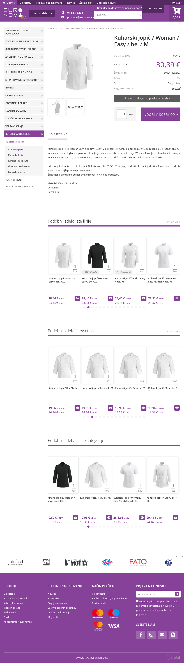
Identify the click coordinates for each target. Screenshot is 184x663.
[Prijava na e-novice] (177, 594)
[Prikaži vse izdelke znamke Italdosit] (15, 562)
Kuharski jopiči (15, 149)
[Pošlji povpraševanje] (110, 298)
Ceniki (7, 617)
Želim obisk (85, 2)
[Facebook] (140, 635)
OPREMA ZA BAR (14, 95)
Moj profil (53, 617)
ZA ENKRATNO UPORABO (19, 56)
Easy (178, 78)
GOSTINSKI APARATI (16, 103)
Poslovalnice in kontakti (49, 2)
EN (155, 8)
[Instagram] (151, 635)
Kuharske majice (16, 171)
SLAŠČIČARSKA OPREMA (18, 118)
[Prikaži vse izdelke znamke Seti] (168, 562)
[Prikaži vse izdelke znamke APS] (46, 562)
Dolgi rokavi (174, 83)
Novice (71, 2)
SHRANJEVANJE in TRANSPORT (22, 79)
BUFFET (9, 87)
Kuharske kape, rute (18, 160)
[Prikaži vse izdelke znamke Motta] (77, 562)
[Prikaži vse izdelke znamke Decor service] (107, 562)
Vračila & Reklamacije (59, 612)
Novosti (52, 593)
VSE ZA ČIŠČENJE (14, 126)
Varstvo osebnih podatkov (62, 607)
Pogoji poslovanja (57, 603)
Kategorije (53, 598)
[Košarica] (176, 13)
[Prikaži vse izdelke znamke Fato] (138, 562)
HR (149, 8)
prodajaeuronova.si (81, 17)
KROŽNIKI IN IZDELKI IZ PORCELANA (18, 32)
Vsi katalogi (10, 612)
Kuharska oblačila (15, 141)
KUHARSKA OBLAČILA (17, 134)
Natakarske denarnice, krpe (19, 186)
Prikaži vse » (173, 221)
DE (160, 8)
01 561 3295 (75, 12)
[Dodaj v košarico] (77, 298)
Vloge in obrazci (12, 607)
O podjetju (25, 2)
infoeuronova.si (22, 621)
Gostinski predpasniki (19, 166)
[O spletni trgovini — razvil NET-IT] (173, 657)
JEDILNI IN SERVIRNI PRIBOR (20, 49)
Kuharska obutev (14, 179)
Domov (11, 2)
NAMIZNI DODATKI (15, 110)
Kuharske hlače (16, 155)
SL (144, 8)
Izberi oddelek (40, 13)
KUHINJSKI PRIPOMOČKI (18, 72)
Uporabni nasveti (106, 2)
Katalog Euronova (13, 603)
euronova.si (53, 28)
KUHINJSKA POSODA (16, 64)
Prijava (177, 2)
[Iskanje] (139, 15)
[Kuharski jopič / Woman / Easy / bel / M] (77, 67)
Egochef (176, 88)
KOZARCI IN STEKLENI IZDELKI (21, 41)
